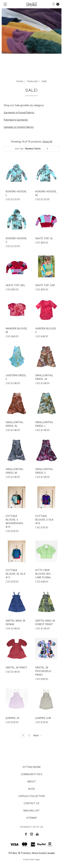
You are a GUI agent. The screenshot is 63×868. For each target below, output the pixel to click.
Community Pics (31, 774)
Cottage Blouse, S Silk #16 (44, 519)
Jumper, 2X (12, 718)
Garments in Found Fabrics (19, 112)
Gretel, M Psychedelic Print (43, 671)
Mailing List (31, 810)
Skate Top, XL (44, 238)
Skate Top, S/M (45, 285)
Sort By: (19, 148)
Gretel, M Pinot (16, 667)
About (31, 781)
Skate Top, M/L (15, 285)
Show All (47, 141)
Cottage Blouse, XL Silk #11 (15, 573)
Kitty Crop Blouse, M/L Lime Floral (43, 573)
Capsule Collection (31, 796)
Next (36, 735)
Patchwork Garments (16, 119)
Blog (31, 788)
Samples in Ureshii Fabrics (19, 127)
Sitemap (31, 817)
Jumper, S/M (43, 718)
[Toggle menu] (4, 4)
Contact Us (31, 803)
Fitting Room (32, 767)
